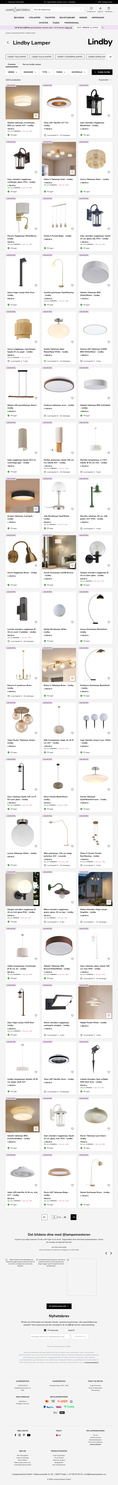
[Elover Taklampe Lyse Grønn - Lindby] (95, 1124)
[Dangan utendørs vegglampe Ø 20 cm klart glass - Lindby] (95, 561)
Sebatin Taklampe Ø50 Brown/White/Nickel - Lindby (57, 967)
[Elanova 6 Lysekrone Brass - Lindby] (23, 673)
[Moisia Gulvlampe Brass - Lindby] (95, 1181)
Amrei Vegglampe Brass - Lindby (22, 572)
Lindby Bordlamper (98, 56)
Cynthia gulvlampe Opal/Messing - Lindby (59, 293)
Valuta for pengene (59, 1460)
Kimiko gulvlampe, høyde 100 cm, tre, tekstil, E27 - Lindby (59, 461)
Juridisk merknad (95, 1437)
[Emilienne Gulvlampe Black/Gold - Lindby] (95, 673)
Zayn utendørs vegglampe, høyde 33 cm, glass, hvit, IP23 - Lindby (59, 1137)
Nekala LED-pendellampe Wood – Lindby (22, 406)
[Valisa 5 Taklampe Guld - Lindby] (59, 168)
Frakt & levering (95, 1385)
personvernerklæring (91, 1362)
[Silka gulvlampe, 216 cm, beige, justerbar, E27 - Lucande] (59, 842)
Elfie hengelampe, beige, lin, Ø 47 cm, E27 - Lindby (59, 741)
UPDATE (87, 27)
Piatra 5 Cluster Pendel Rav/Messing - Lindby (90, 854)
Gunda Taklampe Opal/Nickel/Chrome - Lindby (93, 798)
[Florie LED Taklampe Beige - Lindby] (59, 1181)
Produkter (12, 64)
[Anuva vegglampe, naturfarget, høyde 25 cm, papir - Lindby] (23, 338)
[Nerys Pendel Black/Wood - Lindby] (59, 785)
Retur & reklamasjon (95, 1388)
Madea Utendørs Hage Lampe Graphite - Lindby (93, 910)
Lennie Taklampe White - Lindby (22, 853)
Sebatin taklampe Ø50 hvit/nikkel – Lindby (95, 406)
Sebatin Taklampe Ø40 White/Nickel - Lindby (90, 293)
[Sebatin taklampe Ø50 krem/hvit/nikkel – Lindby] (23, 1124)
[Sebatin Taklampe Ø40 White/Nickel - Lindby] (95, 281)
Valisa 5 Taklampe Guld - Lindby (58, 179)
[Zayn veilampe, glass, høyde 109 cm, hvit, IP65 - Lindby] (95, 955)
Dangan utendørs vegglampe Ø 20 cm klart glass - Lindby (94, 574)
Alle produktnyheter (59, 1465)
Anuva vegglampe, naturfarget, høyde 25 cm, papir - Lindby (21, 350)
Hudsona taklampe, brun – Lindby (59, 405)
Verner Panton (59, 1458)
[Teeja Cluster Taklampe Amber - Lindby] (23, 729)
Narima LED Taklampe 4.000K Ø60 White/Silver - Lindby (93, 350)
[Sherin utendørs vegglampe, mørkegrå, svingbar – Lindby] (59, 1011)
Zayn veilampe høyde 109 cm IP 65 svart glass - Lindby (21, 798)
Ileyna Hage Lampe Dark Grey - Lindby (21, 293)
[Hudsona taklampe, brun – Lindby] (59, 393)
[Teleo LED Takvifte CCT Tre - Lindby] (59, 111)
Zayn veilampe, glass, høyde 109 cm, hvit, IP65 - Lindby (94, 967)
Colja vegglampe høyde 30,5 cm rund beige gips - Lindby (21, 461)
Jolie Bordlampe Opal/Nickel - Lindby (57, 517)
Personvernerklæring (95, 1442)
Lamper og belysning (12, 33)
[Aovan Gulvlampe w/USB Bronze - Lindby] (59, 561)
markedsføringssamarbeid (22, 1465)
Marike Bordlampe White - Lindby (56, 630)
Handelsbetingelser (95, 1440)
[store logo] (18, 9)
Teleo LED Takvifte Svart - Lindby (59, 1079)
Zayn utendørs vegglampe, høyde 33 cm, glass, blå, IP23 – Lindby (95, 237)
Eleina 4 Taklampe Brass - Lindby (59, 685)
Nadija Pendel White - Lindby (93, 1022)
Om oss (95, 1435)
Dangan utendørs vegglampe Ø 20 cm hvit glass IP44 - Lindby (21, 910)
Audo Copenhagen (59, 1455)
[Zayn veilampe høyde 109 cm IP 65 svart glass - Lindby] (23, 785)
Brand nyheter (22, 1460)
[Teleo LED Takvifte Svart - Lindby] (59, 1068)
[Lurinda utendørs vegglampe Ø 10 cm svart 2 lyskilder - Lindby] (23, 618)
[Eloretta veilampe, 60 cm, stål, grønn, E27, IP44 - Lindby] (95, 505)
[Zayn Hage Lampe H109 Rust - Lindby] (23, 1011)
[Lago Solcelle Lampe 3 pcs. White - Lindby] (95, 729)
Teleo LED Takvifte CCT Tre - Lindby (57, 124)
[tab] (13, 72)
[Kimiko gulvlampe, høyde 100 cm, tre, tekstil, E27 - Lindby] (59, 449)
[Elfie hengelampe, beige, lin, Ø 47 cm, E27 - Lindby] (59, 729)
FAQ (22, 1390)
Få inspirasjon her (57, 1306)
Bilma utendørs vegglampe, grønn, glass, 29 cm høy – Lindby (58, 910)
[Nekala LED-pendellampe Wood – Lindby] (23, 393)
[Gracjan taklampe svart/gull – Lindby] (23, 505)
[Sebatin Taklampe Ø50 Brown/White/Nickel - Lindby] (59, 955)
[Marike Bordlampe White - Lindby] (59, 618)
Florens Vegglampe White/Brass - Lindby (22, 237)
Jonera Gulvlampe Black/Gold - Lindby (94, 630)
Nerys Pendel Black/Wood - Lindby (56, 798)
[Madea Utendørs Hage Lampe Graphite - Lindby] (95, 898)
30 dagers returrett (22, 1403)
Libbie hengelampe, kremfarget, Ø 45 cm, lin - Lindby (21, 967)
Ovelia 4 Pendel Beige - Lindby (57, 236)
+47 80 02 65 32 (23, 1385)
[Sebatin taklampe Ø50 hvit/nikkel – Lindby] (95, 393)
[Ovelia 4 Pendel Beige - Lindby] (59, 224)
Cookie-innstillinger (22, 1458)
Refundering (95, 1390)
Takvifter (50, 17)
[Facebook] (15, 1435)
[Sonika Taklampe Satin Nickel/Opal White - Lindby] (59, 338)
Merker (22, 33)
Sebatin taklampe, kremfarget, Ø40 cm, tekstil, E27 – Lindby (21, 124)
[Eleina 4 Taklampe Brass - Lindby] (59, 673)
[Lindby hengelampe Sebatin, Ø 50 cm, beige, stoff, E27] (23, 1068)
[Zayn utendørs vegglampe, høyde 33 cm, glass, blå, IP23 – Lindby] (95, 224)
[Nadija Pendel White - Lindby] (95, 1011)
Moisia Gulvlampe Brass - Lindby (95, 1192)
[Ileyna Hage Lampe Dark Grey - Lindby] (23, 281)
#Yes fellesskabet (22, 1455)
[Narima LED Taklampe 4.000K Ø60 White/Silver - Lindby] (95, 338)
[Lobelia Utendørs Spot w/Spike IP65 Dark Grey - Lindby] (95, 1068)
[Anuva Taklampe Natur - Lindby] (95, 168)
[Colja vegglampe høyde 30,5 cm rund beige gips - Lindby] (23, 449)
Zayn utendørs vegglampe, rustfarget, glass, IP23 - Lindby (21, 180)
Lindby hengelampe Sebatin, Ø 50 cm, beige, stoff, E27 (22, 1080)
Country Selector (95, 1444)
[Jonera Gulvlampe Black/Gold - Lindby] (95, 618)
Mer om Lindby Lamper (32, 64)
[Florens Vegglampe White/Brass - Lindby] (23, 224)
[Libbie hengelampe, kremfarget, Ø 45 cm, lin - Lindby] (23, 955)
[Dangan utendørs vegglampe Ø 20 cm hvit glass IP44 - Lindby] (23, 898)
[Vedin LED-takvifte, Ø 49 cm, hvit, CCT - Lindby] (23, 1181)
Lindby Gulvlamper (41, 56)
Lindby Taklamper (16, 56)
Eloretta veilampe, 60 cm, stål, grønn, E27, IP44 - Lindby (94, 517)
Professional (72, 22)
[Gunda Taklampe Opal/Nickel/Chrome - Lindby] (95, 785)
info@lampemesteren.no (23, 1388)
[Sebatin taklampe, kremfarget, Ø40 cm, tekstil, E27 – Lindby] (23, 111)
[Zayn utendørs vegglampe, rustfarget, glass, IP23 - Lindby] (23, 168)
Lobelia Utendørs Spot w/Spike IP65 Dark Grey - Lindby (94, 1080)
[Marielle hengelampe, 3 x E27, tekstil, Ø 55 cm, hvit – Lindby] (95, 449)
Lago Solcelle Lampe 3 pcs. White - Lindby (95, 741)
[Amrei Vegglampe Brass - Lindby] (23, 561)
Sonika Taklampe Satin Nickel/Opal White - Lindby (56, 350)
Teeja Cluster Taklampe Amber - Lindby (21, 741)
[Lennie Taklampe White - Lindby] (23, 842)
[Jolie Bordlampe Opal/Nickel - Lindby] (59, 505)
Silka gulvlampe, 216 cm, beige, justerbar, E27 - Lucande (58, 854)
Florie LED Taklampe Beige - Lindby (56, 1193)
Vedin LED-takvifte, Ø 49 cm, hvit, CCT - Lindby (22, 1193)
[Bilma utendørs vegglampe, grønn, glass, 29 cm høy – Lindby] (59, 898)
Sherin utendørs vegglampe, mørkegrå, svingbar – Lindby (56, 1024)
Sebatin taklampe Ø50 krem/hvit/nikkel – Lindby (18, 1137)
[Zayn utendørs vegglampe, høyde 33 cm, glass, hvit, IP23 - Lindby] (59, 1124)
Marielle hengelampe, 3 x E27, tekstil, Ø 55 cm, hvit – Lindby (93, 461)
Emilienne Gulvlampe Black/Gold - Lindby (94, 686)
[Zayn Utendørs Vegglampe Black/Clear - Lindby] (95, 111)
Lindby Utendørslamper (69, 56)
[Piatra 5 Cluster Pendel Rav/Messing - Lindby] (95, 842)
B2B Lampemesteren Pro (22, 1462)
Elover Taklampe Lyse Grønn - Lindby (93, 1137)
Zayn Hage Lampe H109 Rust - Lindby (21, 1024)
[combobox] (58, 9)
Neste (108, 56)
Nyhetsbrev (22, 1401)
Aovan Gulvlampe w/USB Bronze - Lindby (58, 574)
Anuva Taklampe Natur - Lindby (94, 179)
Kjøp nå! (68, 27)
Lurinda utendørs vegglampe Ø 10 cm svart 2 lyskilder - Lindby (21, 630)
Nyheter (43, 22)
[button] (36, 115)
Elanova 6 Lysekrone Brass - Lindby (20, 686)
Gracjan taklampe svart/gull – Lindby (20, 517)
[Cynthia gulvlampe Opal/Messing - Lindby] (59, 281)
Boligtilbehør (59, 1462)
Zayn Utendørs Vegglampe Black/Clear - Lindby (92, 124)
